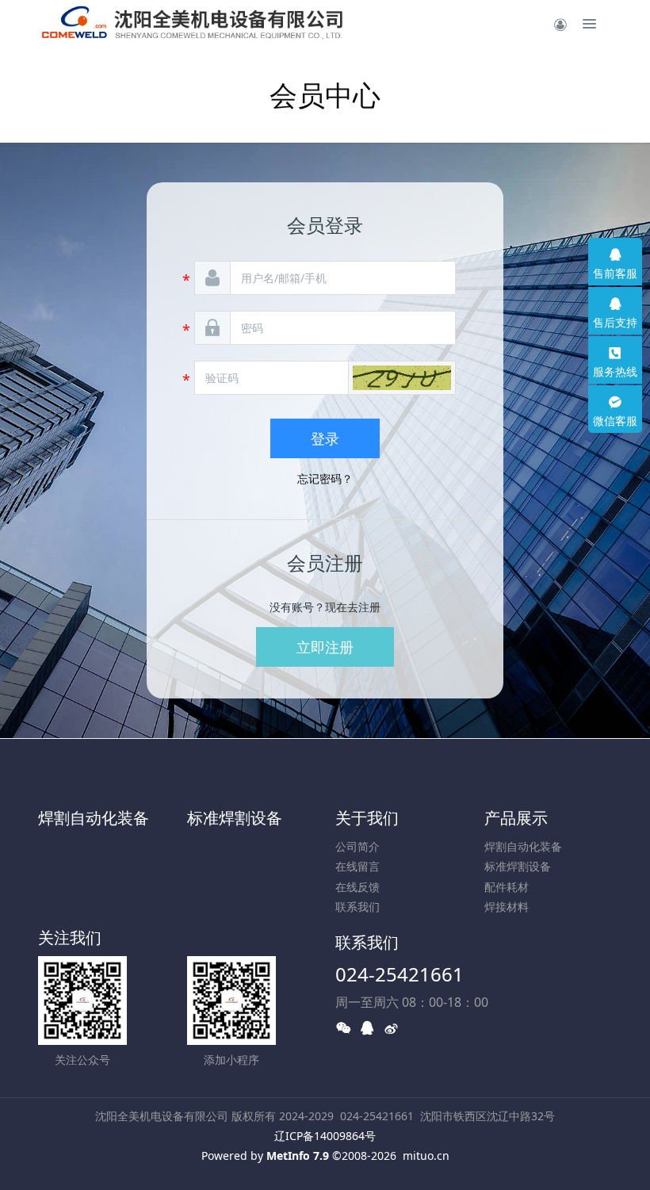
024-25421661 (399, 974)
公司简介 (357, 846)
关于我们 (367, 817)
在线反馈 (357, 886)
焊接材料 (506, 906)
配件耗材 (506, 886)
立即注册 (325, 646)
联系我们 (357, 906)
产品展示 (516, 817)
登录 (325, 438)
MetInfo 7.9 (297, 1155)
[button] (402, 377)
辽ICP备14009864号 (325, 1135)
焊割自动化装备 (93, 817)
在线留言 (357, 866)
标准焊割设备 (234, 817)
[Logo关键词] (213, 24)
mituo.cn (426, 1155)
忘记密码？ (325, 478)
